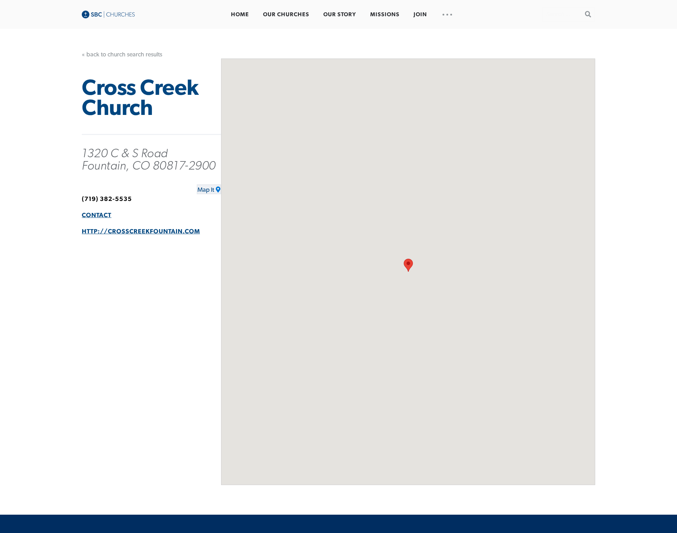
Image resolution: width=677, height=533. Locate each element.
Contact (96, 215)
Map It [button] (205, 190)
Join (420, 14)
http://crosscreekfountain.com (141, 231)
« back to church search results (122, 54)
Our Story (339, 14)
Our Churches (286, 14)
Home (240, 14)
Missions (385, 14)
